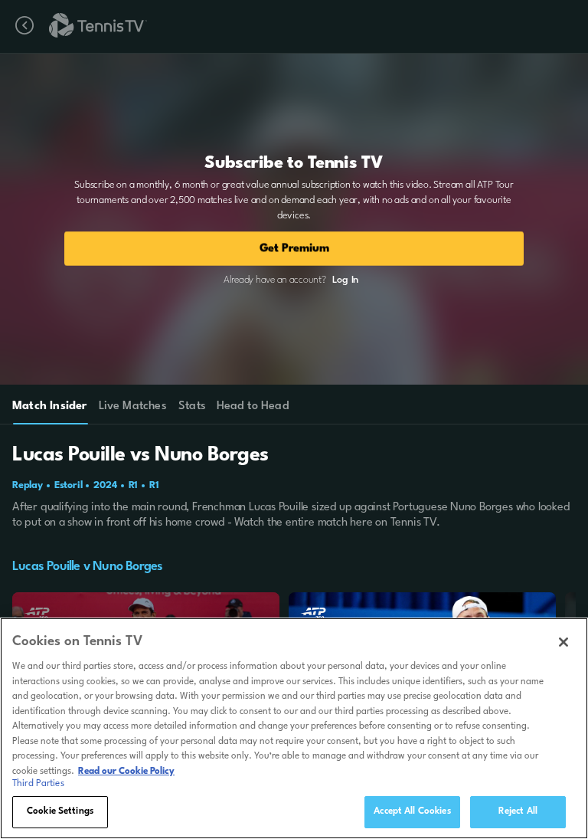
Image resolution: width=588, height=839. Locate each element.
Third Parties (38, 783)
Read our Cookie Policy (126, 771)
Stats (192, 406)
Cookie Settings (60, 811)
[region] (294, 728)
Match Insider (49, 406)
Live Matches (132, 406)
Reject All (517, 811)
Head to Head (253, 406)
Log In (345, 280)
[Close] (563, 642)
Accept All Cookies (412, 811)
